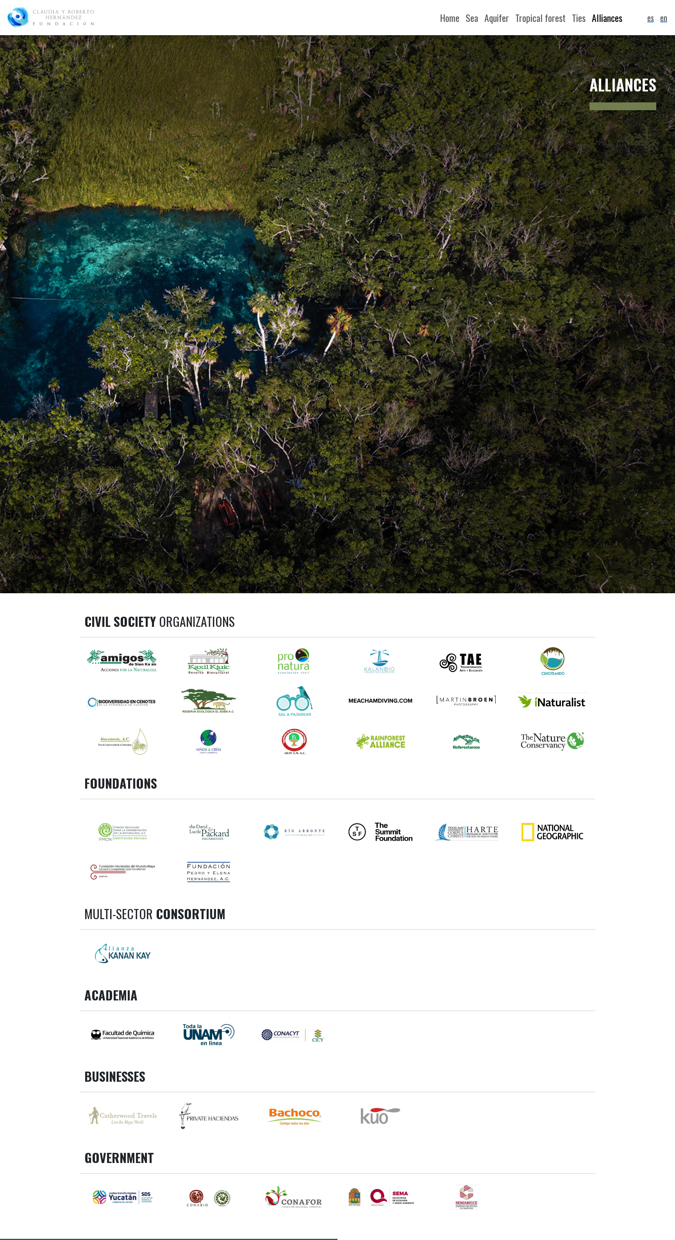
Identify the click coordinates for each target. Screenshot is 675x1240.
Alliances (607, 18)
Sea (472, 18)
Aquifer (496, 18)
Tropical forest (540, 18)
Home (449, 18)
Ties (579, 18)
